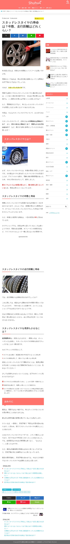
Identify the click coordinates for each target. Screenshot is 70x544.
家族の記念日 (50, 153)
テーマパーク (50, 103)
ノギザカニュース (54, 212)
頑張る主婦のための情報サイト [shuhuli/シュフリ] (34, 542)
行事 (47, 189)
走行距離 (28, 492)
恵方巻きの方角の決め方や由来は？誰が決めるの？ (20, 482)
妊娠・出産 (24, 7)
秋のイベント (50, 175)
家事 (47, 144)
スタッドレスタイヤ (8, 492)
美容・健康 (49, 184)
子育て (29, 7)
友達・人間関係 (50, 125)
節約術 (48, 180)
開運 (47, 194)
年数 (22, 492)
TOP (19, 7)
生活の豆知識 (17, 489)
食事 (47, 198)
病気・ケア (42, 7)
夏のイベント (50, 130)
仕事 (47, 116)
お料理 (48, 98)
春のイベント (50, 162)
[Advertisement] (23, 250)
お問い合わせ (49, 7)
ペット (48, 112)
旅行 (47, 157)
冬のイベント (50, 121)
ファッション (50, 107)
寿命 (17, 492)
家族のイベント (35, 7)
